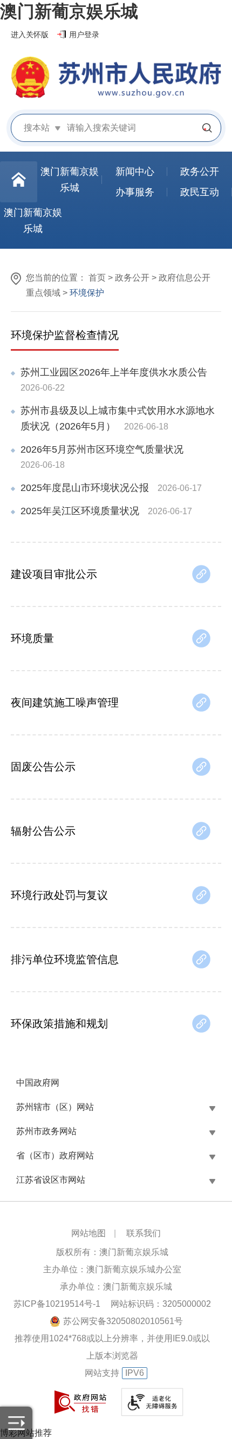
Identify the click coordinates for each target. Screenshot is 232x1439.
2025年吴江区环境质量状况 (80, 511)
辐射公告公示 (43, 831)
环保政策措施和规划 (59, 1023)
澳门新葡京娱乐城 (69, 11)
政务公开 (132, 277)
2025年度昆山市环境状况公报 (85, 487)
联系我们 (143, 1233)
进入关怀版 (30, 34)
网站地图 (88, 1233)
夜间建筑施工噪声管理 (65, 702)
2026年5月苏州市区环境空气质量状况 (102, 449)
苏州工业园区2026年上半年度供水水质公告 (114, 372)
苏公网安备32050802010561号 (123, 1321)
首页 (97, 277)
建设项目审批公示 (54, 574)
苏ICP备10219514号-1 (56, 1303)
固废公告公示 (43, 767)
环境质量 (32, 638)
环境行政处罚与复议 (59, 895)
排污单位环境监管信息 (65, 959)
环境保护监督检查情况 (65, 335)
